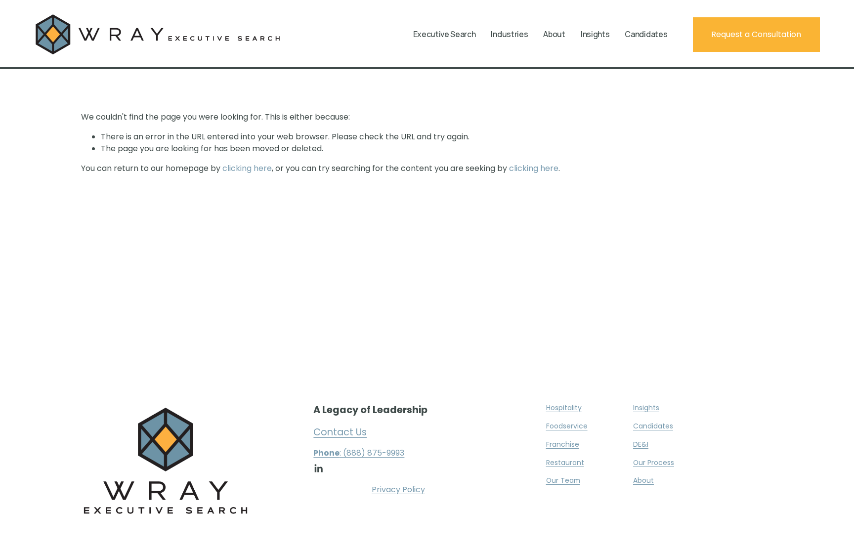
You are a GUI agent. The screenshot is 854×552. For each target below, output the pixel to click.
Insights (595, 34)
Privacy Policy (398, 489)
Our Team (563, 480)
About (643, 480)
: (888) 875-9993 (358, 453)
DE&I (640, 444)
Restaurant (565, 462)
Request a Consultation (756, 34)
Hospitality (564, 408)
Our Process (653, 462)
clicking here (247, 168)
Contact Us (340, 432)
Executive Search (444, 34)
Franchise (562, 444)
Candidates (646, 34)
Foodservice (567, 426)
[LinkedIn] (318, 468)
